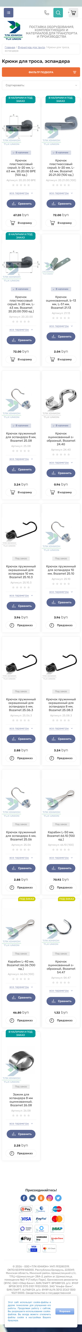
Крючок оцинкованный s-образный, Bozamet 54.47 (61, 967)
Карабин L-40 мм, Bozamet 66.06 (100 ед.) (21, 965)
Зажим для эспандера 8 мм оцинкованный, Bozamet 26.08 (21, 1100)
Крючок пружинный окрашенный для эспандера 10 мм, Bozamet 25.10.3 (21, 572)
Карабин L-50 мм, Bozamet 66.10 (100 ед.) (61, 835)
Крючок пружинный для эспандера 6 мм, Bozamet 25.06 (21, 835)
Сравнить (25, 203)
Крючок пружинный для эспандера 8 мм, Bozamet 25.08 (21, 437)
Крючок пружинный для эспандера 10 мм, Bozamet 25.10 (61, 570)
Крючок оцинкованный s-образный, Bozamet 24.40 (61, 439)
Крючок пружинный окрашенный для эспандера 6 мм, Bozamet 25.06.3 (21, 704)
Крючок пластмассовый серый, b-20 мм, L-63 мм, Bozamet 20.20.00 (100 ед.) (21, 304)
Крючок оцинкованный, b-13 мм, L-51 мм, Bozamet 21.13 (61, 302)
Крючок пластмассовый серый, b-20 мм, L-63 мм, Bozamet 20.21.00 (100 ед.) (61, 168)
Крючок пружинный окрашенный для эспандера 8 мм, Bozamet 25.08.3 (61, 704)
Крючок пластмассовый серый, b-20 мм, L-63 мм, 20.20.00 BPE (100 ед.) (21, 168)
